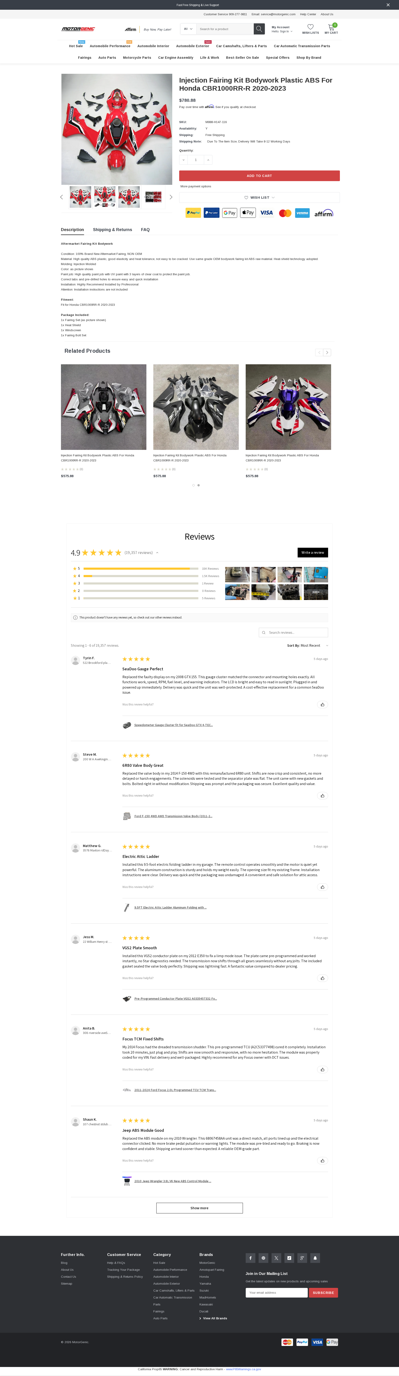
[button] (157, 552)
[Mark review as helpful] (322, 704)
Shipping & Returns (112, 229)
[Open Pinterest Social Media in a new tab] (263, 1258)
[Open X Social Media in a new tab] (276, 1258)
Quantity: (186, 150)
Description (72, 229)
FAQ (145, 229)
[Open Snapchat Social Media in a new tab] (315, 1258)
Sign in (285, 31)
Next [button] (171, 197)
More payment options (196, 186)
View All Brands (214, 1318)
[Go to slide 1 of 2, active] (193, 485)
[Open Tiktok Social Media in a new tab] (289, 1258)
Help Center (308, 14)
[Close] (388, 5)
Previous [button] (61, 197)
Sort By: (293, 645)
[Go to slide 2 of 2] (198, 485)
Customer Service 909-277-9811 (225, 14)
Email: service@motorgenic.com (274, 14)
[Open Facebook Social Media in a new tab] (250, 1258)
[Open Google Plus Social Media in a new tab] (302, 1258)
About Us (327, 14)
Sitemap (66, 1283)
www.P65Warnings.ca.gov (243, 1369)
